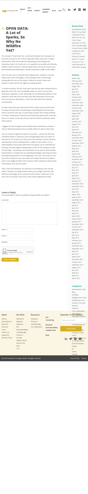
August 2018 (76, 146)
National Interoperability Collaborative (52, 327)
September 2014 (77, 230)
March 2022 (76, 78)
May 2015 (75, 211)
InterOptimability (22, 330)
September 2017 (77, 165)
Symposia (34, 319)
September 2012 (77, 265)
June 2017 (75, 170)
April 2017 (75, 176)
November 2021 (77, 84)
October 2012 (76, 262)
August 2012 (76, 267)
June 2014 (75, 235)
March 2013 (76, 257)
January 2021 (76, 100)
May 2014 (75, 238)
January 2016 (76, 197)
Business (75, 306)
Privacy (83, 358)
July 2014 (75, 232)
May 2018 (75, 149)
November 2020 (77, 105)
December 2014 (77, 224)
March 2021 (76, 94)
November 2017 (77, 159)
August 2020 (76, 113)
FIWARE (74, 354)
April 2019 (75, 130)
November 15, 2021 (79, 43)
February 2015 (77, 219)
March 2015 (76, 216)
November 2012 (77, 259)
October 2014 (76, 227)
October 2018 (76, 140)
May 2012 (75, 273)
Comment (5, 200)
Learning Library (46, 10)
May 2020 (75, 116)
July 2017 (75, 167)
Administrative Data (79, 289)
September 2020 (77, 111)
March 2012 (76, 278)
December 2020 (77, 103)
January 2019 (76, 135)
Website (4, 242)
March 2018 (76, 154)
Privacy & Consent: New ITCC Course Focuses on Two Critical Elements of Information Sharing (79, 61)
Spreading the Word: (79, 29)
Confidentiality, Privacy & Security (21, 335)
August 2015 (76, 203)
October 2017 (76, 162)
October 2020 (76, 108)
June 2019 (75, 127)
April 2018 (75, 151)
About (22, 9)
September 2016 (77, 186)
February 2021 (77, 97)
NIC (17, 327)
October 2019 (76, 122)
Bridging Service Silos (79, 298)
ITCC (18, 349)
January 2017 (76, 181)
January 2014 (76, 243)
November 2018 (77, 138)
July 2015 (75, 205)
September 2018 (77, 143)
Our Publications (36, 327)
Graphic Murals (21, 340)
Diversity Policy (7, 338)
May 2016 (75, 192)
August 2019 (76, 124)
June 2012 (75, 270)
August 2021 (76, 86)
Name (4, 229)
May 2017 (75, 173)
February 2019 (77, 132)
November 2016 (77, 184)
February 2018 (77, 157)
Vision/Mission (7, 321)
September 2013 (77, 249)
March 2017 (76, 178)
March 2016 (76, 195)
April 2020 (75, 119)
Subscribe (71, 329)
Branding (75, 295)
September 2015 (77, 200)
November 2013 (77, 246)
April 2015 (75, 213)
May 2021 (75, 92)
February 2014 (77, 240)
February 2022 (77, 81)
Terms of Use (74, 358)
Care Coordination (78, 311)
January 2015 (76, 222)
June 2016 (75, 189)
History (4, 319)
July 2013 (75, 251)
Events (37, 11)
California (75, 308)
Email (4, 236)
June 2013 (75, 254)
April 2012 (75, 276)
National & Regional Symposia (20, 321)
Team (4, 330)
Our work (29, 9)
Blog (54, 11)
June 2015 (75, 208)
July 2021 (75, 89)
